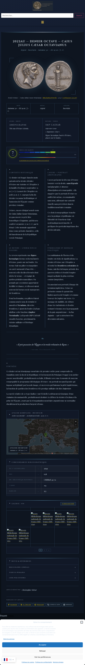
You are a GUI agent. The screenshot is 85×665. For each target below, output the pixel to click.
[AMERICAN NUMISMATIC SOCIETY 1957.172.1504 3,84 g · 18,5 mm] (66, 508)
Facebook (13, 604)
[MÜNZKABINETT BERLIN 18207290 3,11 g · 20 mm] (42, 535)
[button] (82, 622)
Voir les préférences (42, 657)
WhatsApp (40, 604)
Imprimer (69, 604)
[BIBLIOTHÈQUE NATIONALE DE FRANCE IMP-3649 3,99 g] (42, 519)
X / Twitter (27, 604)
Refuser (42, 651)
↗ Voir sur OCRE (68, 503)
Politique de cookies (28, 662)
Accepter (42, 645)
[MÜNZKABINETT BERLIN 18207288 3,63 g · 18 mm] (18, 545)
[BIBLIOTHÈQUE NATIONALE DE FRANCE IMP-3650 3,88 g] (66, 519)
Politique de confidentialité (43, 662)
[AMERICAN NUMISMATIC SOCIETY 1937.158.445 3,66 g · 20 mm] (18, 519)
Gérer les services (8, 639)
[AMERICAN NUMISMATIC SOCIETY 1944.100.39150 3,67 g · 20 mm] (18, 508)
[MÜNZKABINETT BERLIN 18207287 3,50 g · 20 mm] (66, 545)
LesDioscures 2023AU (70, 98)
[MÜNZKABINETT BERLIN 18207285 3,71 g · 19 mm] (42, 545)
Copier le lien (55, 604)
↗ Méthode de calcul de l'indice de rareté (34, 160)
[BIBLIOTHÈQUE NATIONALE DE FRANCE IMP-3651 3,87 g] (18, 535)
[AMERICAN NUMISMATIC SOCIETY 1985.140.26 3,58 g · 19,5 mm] (42, 508)
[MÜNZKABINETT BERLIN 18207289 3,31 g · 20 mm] (66, 535)
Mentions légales (58, 662)
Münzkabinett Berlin (50, 98)
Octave (11, 616)
